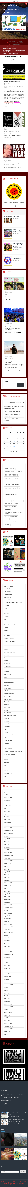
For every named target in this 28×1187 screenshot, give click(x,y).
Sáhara (6, 746)
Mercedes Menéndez (17, 500)
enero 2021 (7, 921)
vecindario (7, 524)
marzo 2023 (7, 877)
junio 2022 (7, 891)
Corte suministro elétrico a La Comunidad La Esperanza (14, 1052)
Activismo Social (8, 101)
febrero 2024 (7, 847)
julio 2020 (6, 935)
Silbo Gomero (7, 757)
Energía (6, 660)
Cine (5, 619)
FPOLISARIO (7, 480)
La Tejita (6, 691)
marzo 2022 (7, 896)
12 (14, 441)
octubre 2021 (7, 910)
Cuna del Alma (8, 636)
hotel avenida (12, 484)
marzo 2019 (7, 974)
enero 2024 (7, 850)
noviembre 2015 (8, 1026)
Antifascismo (7, 104)
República (6, 743)
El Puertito (6, 655)
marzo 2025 (7, 819)
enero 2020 (7, 949)
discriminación (11, 475)
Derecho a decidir (9, 638)
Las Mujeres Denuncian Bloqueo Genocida (18, 257)
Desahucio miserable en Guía (10, 53)
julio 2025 (6, 808)
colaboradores (8, 622)
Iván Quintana (8, 488)
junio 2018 (7, 993)
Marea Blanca (7, 702)
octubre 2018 (7, 987)
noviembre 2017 (8, 1007)
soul (6, 516)
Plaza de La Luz (8, 503)
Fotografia (6, 671)
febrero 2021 (7, 918)
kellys (20, 488)
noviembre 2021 (8, 907)
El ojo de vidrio (8, 297)
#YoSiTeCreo (16, 216)
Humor (14, 332)
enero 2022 (7, 902)
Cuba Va (18, 471)
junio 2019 (7, 965)
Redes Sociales (8, 740)
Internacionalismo (9, 682)
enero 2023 (7, 880)
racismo (6, 506)
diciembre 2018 (8, 982)
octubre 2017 (7, 1009)
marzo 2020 (7, 946)
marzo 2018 (7, 998)
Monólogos (8, 299)
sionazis (6, 759)
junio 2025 (7, 811)
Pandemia (6, 721)
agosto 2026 (7, 792)
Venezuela (7, 779)
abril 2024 (6, 841)
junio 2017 (7, 1020)
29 (23, 446)
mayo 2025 (7, 814)
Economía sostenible (9, 652)
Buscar (6, 381)
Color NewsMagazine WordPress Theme (15, 1182)
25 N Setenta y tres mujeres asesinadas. (17, 230)
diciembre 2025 (8, 797)
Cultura (14, 104)
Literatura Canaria (9, 693)
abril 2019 (6, 971)
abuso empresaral (8, 465)
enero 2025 (7, 825)
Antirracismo (7, 597)
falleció (16, 478)
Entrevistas (7, 663)
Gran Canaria (7, 674)
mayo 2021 (7, 916)
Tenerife (6, 768)
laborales (7, 490)
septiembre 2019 (8, 960)
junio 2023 (7, 869)
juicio (14, 488)
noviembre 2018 (8, 985)
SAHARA (8, 509)
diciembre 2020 (8, 924)
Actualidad (17, 101)
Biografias (6, 605)
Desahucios (7, 644)
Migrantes (6, 704)
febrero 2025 (7, 822)
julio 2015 (6, 1034)
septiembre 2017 (8, 1012)
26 (14, 446)
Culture (6, 633)
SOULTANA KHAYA (13, 516)
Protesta (16, 503)
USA (5, 776)
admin (9, 83)
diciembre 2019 (8, 951)
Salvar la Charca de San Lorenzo (13, 751)
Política (6, 107)
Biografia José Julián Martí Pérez (13, 602)
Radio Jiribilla (10, 5)
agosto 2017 (7, 1015)
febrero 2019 (7, 976)
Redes (5, 737)
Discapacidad (7, 647)
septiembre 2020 (8, 932)
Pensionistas (7, 724)
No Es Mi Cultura (8, 713)
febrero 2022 (7, 899)
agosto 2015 (7, 1031)
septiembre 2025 (8, 803)
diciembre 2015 (8, 1023)
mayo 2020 (7, 940)
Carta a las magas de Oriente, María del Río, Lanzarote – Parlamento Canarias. (18, 245)
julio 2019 (6, 962)
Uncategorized (8, 773)
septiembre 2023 (8, 861)
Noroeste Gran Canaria (10, 715)
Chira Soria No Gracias (9, 468)
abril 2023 (6, 874)
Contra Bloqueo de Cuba (10, 624)
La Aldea (6, 685)
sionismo (6, 762)
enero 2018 (7, 1001)
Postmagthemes (14, 1184)
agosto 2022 (7, 885)
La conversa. (7, 688)
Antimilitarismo (8, 594)
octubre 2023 (7, 858)
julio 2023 (6, 866)
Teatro (5, 765)
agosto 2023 (7, 863)
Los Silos (15, 498)
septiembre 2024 (8, 833)
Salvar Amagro (8, 748)
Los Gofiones (7, 498)
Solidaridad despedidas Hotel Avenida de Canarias (13, 513)
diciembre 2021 (8, 905)
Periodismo (20, 104)
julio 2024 (6, 836)
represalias (13, 506)
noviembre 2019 (8, 954)
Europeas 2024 (8, 666)
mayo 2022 (7, 894)
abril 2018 (6, 996)
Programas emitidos (9, 735)
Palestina (6, 718)
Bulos (5, 608)
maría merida (7, 500)
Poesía (5, 729)
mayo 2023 (7, 872)
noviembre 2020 (8, 927)
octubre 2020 (7, 929)
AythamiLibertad (8, 600)
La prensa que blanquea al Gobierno (12, 81)
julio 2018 (6, 990)
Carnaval (6, 616)
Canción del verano (9, 611)
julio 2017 (6, 1018)
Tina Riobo (13, 519)
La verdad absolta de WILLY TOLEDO (12, 167)
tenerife (6, 519)
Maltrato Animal (8, 699)
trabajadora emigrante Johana (11, 521)
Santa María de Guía (9, 754)
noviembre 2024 (8, 830)
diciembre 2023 (8, 852)
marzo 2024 (7, 844)
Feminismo (7, 669)
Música (6, 710)
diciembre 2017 (8, 1004)
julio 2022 (6, 888)
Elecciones (7, 658)
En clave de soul (8, 478)
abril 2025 (6, 817)
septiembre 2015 (8, 1029)
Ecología (7, 370)
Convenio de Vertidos (9, 471)
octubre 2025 (7, 800)
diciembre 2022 (8, 883)
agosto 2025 (7, 805)
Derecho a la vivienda (9, 641)
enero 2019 (7, 979)
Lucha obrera (7, 696)
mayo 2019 (7, 968)
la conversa (11, 494)
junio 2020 (7, 938)
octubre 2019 (7, 957)
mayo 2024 (7, 839)
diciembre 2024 (8, 828)
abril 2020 (6, 943)
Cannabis (6, 613)
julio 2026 (6, 794)
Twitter (6, 770)
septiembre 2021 (8, 913)
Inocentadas (7, 680)
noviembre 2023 (8, 855)
